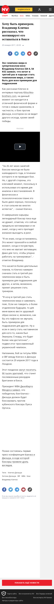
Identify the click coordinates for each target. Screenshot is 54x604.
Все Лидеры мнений (44, 594)
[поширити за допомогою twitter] (16, 53)
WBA (23, 476)
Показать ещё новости (27, 583)
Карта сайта (12, 594)
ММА (28, 15)
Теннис (35, 15)
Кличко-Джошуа (15, 472)
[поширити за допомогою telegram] (23, 53)
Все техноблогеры (9, 597)
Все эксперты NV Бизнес (42, 597)
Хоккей (43, 15)
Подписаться (24, 9)
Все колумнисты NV (26, 594)
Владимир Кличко (10, 479)
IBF (18, 476)
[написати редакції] (29, 53)
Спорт (5, 15)
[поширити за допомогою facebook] (10, 53)
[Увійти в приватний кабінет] (39, 9)
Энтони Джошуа (9, 476)
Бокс (22, 15)
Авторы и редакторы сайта (12, 600)
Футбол (15, 15)
